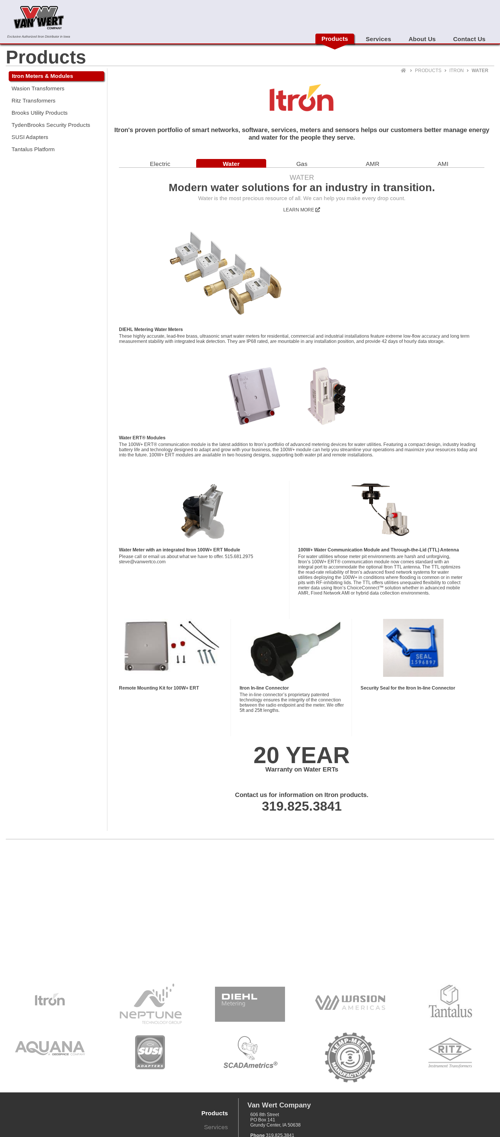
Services (378, 39)
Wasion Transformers (38, 88)
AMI (443, 163)
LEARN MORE (299, 209)
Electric (160, 163)
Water (231, 163)
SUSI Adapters (30, 137)
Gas (302, 163)
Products (334, 38)
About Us (422, 39)
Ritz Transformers (34, 101)
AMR (372, 163)
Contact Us (469, 39)
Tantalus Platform (33, 149)
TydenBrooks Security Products (51, 125)
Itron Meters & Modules (42, 76)
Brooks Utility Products (40, 113)
